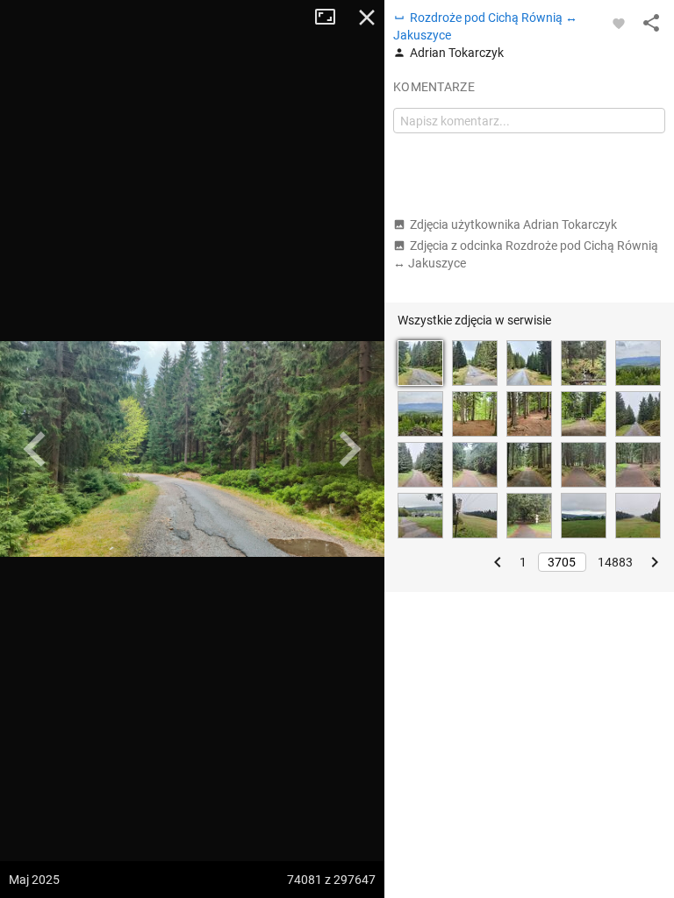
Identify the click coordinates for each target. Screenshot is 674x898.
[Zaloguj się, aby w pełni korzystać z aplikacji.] (619, 23)
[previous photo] (35, 449)
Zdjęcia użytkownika (513, 224)
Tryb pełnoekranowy (331, 17)
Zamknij (366, 17)
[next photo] (349, 449)
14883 (615, 562)
